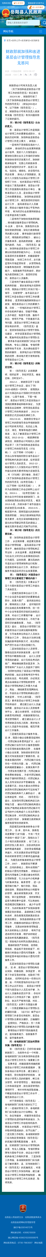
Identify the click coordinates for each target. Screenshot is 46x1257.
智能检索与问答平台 (36, 3)
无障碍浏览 (6, 3)
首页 (9, 40)
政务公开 (16, 40)
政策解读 (26, 40)
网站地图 (38, 1242)
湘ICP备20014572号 (23, 1227)
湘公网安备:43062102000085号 (23, 1237)
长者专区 (19, 3)
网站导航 (8, 31)
